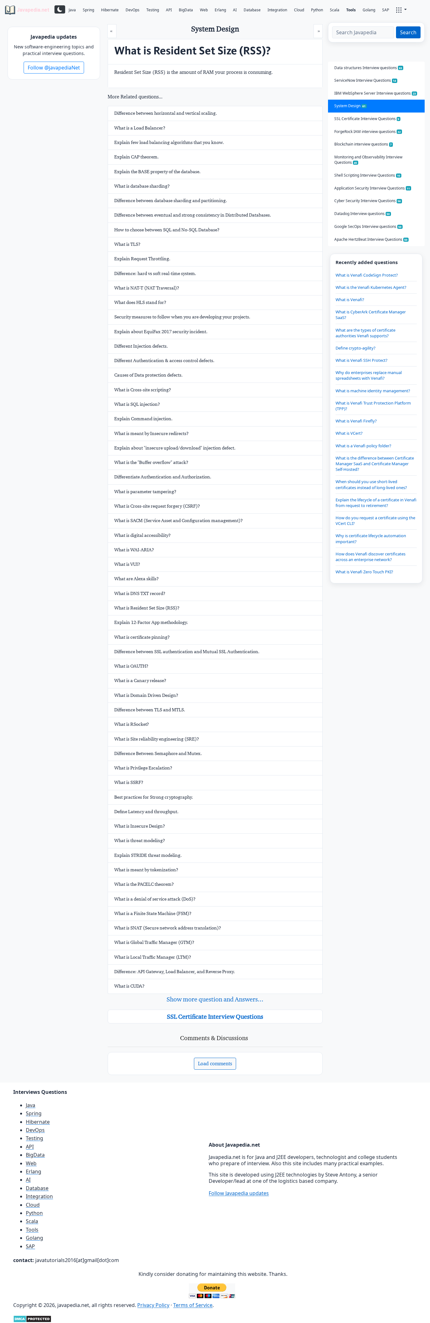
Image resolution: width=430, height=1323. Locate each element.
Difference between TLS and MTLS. (149, 710)
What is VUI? (127, 564)
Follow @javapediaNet (54, 67)
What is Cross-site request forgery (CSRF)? (157, 506)
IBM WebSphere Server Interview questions (375, 93)
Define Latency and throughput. (146, 811)
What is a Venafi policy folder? (363, 446)
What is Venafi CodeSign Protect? (367, 275)
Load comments (215, 1064)
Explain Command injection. (143, 419)
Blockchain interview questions (363, 144)
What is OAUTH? (131, 666)
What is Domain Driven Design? (146, 695)
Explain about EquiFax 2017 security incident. (160, 331)
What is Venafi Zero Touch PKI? (364, 572)
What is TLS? (127, 244)
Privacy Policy (153, 1305)
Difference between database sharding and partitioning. (170, 200)
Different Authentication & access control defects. (164, 360)
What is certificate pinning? (142, 637)
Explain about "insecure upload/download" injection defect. (174, 448)
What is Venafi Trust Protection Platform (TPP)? (373, 405)
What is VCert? (349, 433)
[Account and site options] (401, 9)
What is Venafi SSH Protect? (362, 360)
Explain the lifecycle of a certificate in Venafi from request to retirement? (376, 502)
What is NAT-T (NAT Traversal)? (146, 288)
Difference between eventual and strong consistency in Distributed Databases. (192, 215)
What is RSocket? (131, 724)
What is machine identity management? (373, 391)
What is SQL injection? (137, 404)
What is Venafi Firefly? (356, 421)
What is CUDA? (129, 986)
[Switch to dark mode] (59, 9)
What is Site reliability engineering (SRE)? (156, 739)
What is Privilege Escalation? (143, 768)
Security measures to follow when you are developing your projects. (182, 317)
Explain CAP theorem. (136, 157)
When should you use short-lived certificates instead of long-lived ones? (371, 484)
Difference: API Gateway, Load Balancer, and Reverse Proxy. (174, 971)
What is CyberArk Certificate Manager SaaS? (371, 314)
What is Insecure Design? (139, 826)
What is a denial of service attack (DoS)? (154, 899)
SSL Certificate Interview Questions (215, 1016)
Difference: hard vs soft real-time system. (155, 273)
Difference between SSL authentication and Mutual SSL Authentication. (186, 651)
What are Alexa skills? (136, 579)
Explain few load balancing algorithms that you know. (169, 142)
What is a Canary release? (140, 680)
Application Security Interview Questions (372, 188)
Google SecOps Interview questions (368, 226)
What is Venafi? (350, 299)
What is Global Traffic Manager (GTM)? (154, 942)
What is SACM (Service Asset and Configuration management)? (178, 520)
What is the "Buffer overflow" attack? (151, 462)
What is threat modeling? (139, 840)
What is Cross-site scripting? (142, 390)
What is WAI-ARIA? (134, 550)
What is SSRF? (128, 782)
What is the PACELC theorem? (144, 884)
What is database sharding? (142, 186)
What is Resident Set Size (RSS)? (146, 608)
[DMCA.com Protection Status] (32, 1318)
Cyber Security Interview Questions (367, 200)
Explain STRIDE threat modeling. (148, 855)
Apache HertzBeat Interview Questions (371, 239)
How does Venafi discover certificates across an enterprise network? (370, 556)
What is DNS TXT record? (139, 593)
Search (408, 32)
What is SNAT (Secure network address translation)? (167, 928)
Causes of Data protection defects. (148, 375)
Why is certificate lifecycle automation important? (371, 538)
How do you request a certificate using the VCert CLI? (375, 520)
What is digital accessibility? (142, 535)
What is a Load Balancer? (139, 128)
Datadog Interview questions (362, 213)
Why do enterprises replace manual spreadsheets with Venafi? (369, 375)
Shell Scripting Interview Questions (367, 175)
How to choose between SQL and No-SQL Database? (166, 230)
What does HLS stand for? (140, 302)
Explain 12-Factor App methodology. (151, 622)
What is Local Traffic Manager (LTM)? (152, 957)
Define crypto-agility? (356, 348)
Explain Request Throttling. (142, 259)
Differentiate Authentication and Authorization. (162, 477)
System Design (350, 105)
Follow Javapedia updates (239, 1193)
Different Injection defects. (141, 346)
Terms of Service (192, 1305)
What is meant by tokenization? (146, 870)
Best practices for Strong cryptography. (153, 797)
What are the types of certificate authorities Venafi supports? (365, 333)
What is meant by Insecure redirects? (151, 433)
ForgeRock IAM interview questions (367, 131)
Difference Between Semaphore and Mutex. (158, 753)
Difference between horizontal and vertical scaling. (165, 113)
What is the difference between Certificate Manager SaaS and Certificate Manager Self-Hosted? (375, 463)
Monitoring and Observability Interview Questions (368, 159)
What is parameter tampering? (145, 491)
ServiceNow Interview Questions (365, 80)
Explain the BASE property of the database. (157, 171)
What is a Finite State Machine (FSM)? (152, 913)
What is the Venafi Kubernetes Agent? (371, 287)
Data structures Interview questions (368, 67)
